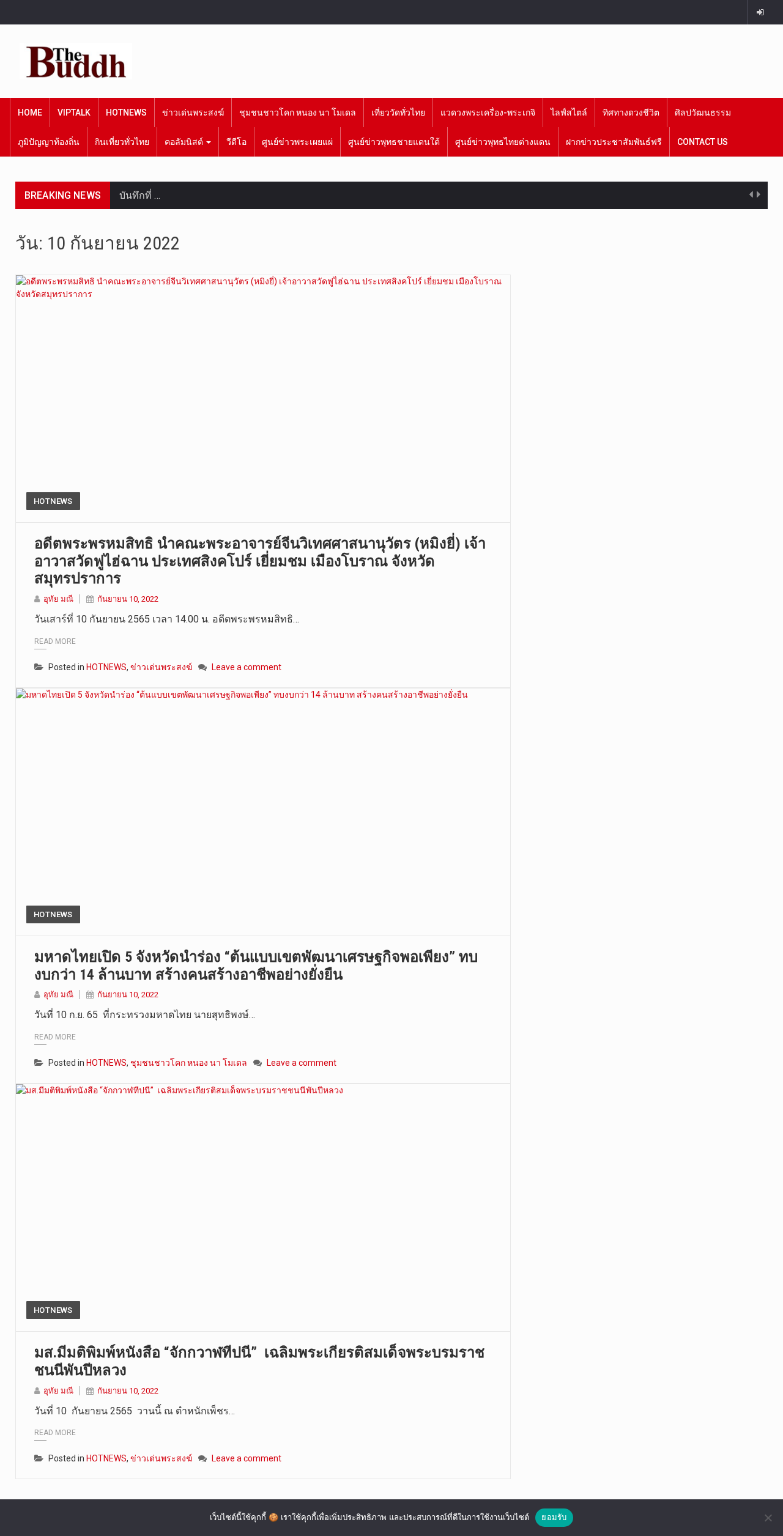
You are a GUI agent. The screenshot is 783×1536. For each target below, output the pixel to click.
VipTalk (74, 112)
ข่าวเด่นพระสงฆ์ (193, 112)
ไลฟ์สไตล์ (569, 112)
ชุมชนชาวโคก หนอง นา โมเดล (297, 112)
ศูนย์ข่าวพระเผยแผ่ (297, 142)
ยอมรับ (553, 1517)
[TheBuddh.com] (76, 61)
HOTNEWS (126, 112)
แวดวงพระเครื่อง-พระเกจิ (487, 112)
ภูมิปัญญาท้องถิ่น (49, 142)
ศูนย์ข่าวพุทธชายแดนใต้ (394, 142)
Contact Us (702, 142)
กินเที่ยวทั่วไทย (122, 142)
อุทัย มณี (58, 599)
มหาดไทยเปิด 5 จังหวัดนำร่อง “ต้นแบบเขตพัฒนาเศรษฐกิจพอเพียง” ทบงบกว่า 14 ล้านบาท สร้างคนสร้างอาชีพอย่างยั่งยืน (256, 965)
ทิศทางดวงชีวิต (631, 112)
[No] (768, 1518)
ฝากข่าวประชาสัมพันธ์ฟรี (614, 142)
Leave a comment (246, 667)
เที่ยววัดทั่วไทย (398, 112)
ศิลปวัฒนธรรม (703, 112)
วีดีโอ (236, 142)
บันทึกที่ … (139, 195)
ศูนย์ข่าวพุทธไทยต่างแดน (503, 142)
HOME (30, 112)
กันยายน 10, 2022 (127, 599)
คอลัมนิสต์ (185, 142)
